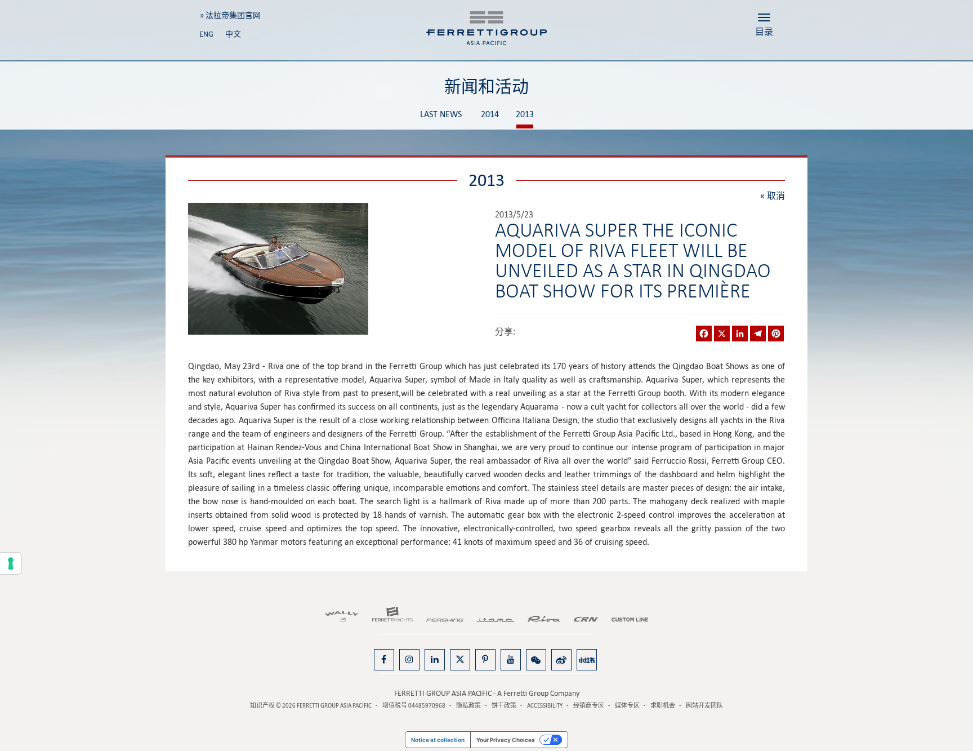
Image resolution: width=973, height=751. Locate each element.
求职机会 (662, 705)
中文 (233, 34)
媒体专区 (627, 705)
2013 (525, 114)
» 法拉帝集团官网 (230, 15)
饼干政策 (504, 705)
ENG (206, 34)
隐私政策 (468, 705)
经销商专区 (588, 705)
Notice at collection (438, 739)
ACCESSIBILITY (545, 705)
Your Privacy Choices (505, 739)
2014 (490, 114)
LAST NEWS (441, 114)
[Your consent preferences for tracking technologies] (10, 563)
